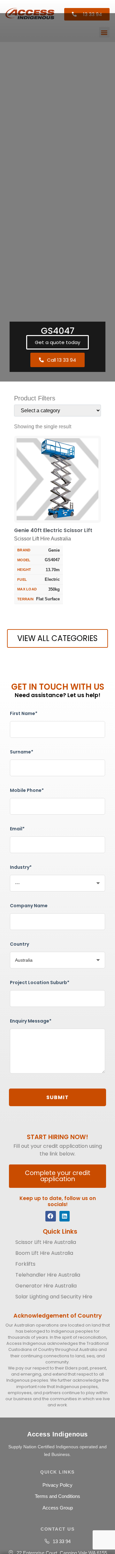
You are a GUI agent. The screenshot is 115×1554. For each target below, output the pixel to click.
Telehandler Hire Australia (47, 1275)
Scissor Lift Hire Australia (45, 1242)
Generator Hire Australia (46, 1285)
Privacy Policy (57, 1485)
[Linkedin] (64, 1216)
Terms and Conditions (57, 1496)
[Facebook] (50, 1216)
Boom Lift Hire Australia (44, 1253)
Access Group (57, 1507)
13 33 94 (62, 1541)
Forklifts (25, 1264)
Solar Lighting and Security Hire (53, 1296)
